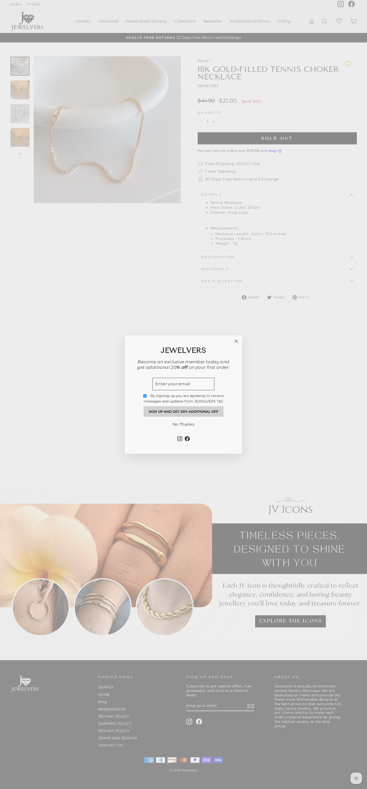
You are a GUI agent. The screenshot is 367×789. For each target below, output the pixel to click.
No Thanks (184, 424)
